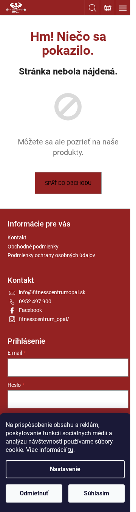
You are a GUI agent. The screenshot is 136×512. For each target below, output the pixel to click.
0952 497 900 (35, 301)
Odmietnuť (34, 493)
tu (70, 449)
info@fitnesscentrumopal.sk (52, 292)
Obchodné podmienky (33, 247)
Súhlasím (96, 493)
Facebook (30, 310)
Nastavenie (65, 469)
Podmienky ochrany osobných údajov (51, 255)
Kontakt (17, 237)
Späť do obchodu (68, 183)
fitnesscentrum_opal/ (44, 319)
